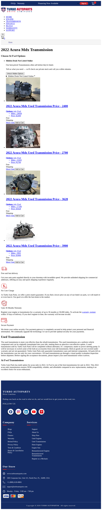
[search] (3, 34)
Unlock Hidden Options (15, 74)
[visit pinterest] (41, 411)
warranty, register (89, 312)
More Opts (10, 122)
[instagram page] (18, 411)
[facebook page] (10, 411)
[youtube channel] (34, 411)
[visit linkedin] (26, 411)
